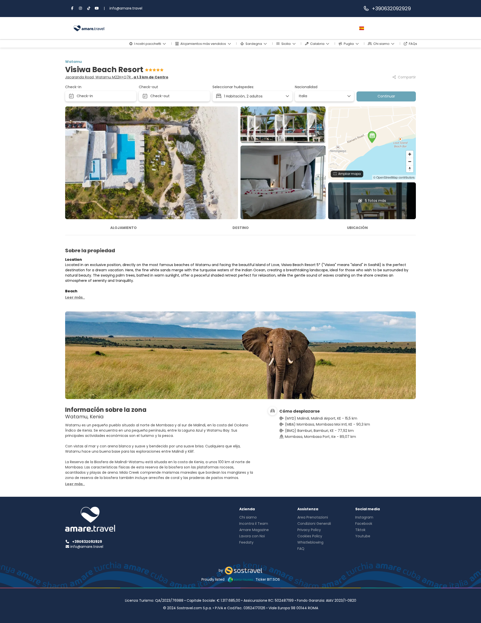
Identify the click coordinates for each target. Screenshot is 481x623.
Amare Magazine (254, 529)
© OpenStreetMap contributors (394, 177)
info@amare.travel (125, 8)
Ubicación (357, 227)
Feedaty (246, 542)
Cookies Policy (309, 536)
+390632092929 (391, 8)
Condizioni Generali (314, 523)
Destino (240, 227)
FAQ (300, 548)
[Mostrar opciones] (349, 96)
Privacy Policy (309, 529)
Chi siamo (248, 517)
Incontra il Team (253, 523)
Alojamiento (123, 227)
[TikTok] (88, 8)
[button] (372, 137)
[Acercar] (409, 154)
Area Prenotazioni (312, 517)
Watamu (73, 61)
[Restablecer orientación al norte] (409, 168)
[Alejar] (409, 161)
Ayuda (325, 28)
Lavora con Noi (252, 536)
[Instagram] (80, 8)
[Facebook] (72, 8)
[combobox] (322, 96)
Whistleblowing (310, 542)
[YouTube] (97, 8)
